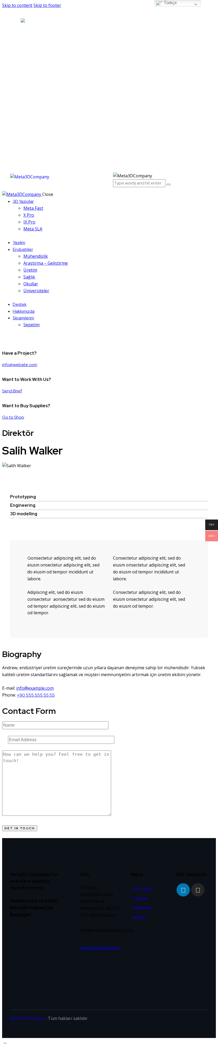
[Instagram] (197, 889)
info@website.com (19, 364)
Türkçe (170, 3)
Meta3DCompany (27, 1018)
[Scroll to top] (5, 1041)
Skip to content (17, 5)
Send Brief (12, 391)
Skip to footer (47, 5)
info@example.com (35, 688)
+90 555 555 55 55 (36, 695)
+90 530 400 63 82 (100, 948)
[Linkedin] (183, 889)
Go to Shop (13, 417)
